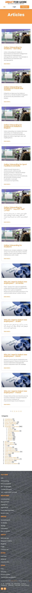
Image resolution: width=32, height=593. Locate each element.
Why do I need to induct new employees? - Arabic (15, 320)
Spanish (10, 440)
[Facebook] (2, 588)
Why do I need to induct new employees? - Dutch (15, 355)
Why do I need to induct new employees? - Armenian (15, 282)
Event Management (11, 422)
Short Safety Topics (11, 458)
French (10, 435)
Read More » (7, 63)
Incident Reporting (10, 424)
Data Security (9, 421)
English (10, 434)
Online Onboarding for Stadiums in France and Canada (13, 88)
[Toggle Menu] (4, 6)
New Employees (9, 444)
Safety (7, 456)
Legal (30, 580)
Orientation (8, 453)
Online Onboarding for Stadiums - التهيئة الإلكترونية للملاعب (14, 208)
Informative (8, 425)
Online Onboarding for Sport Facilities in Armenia (15, 165)
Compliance (8, 419)
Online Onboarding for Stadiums (13, 246)
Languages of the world (12, 426)
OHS (6, 446)
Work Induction (9, 460)
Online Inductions (10, 450)
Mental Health (9, 443)
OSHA (6, 455)
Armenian (11, 429)
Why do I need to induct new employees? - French (15, 392)
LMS (6, 441)
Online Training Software (12, 452)
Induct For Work (14, 580)
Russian (10, 438)
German (10, 437)
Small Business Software (12, 459)
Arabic (10, 428)
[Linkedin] (5, 588)
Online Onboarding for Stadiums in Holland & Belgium (13, 126)
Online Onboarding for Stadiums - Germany (13, 48)
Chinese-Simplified (13, 431)
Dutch (9, 432)
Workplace (8, 462)
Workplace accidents (11, 463)
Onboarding (8, 447)
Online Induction (10, 449)
